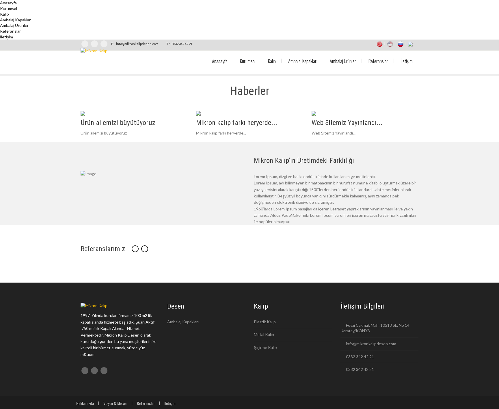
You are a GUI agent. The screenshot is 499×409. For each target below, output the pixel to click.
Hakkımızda (85, 403)
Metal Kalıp (264, 334)
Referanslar (146, 403)
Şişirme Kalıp (265, 347)
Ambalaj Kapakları (183, 321)
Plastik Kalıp (265, 321)
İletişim (169, 403)
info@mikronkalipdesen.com (137, 44)
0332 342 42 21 (181, 44)
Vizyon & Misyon (115, 403)
